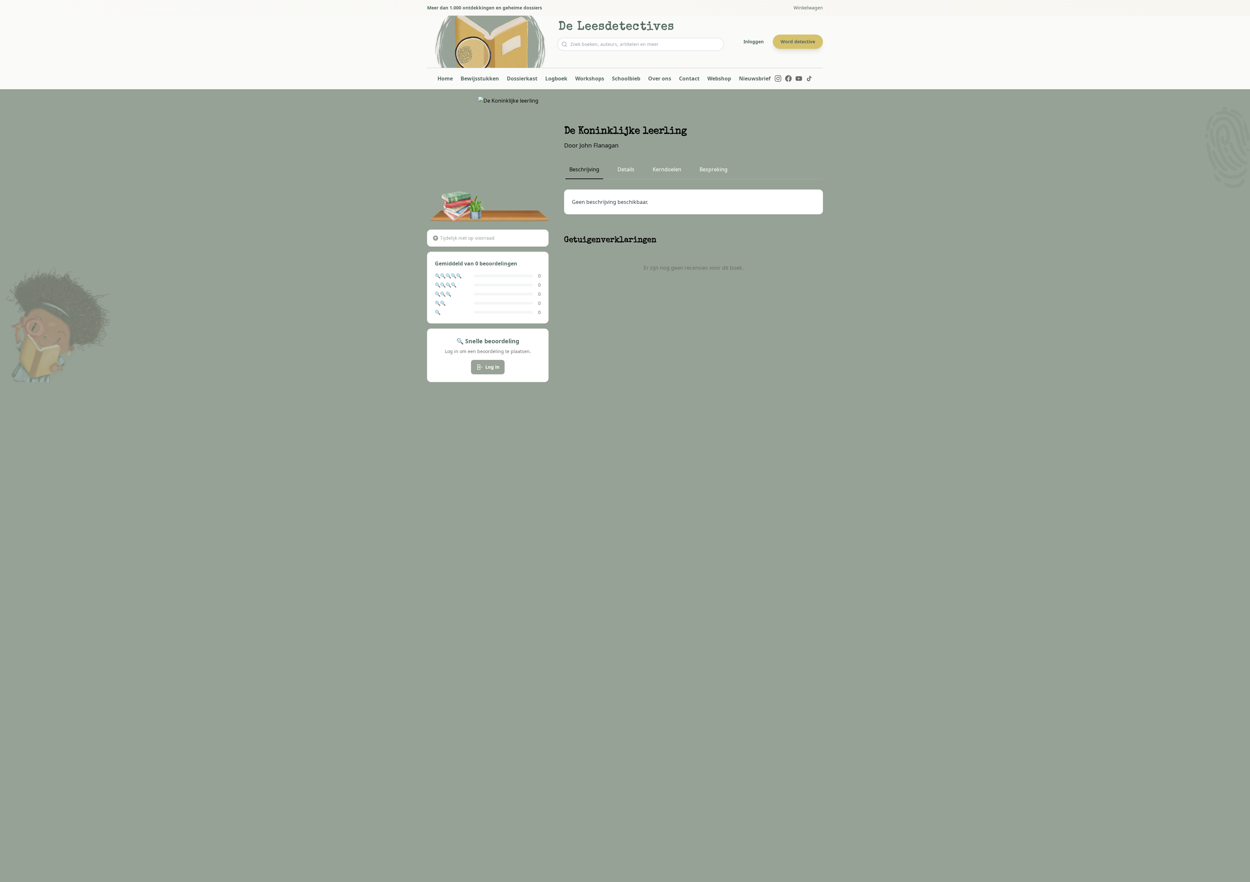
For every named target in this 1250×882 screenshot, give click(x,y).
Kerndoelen (667, 169)
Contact (689, 78)
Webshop (719, 78)
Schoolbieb (626, 78)
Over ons (659, 78)
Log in (492, 367)
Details (626, 169)
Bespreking (714, 169)
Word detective (798, 41)
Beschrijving (584, 169)
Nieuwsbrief (755, 78)
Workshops (589, 78)
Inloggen (753, 41)
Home (445, 78)
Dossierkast (522, 78)
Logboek (556, 78)
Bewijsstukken (480, 78)
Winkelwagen (808, 8)
